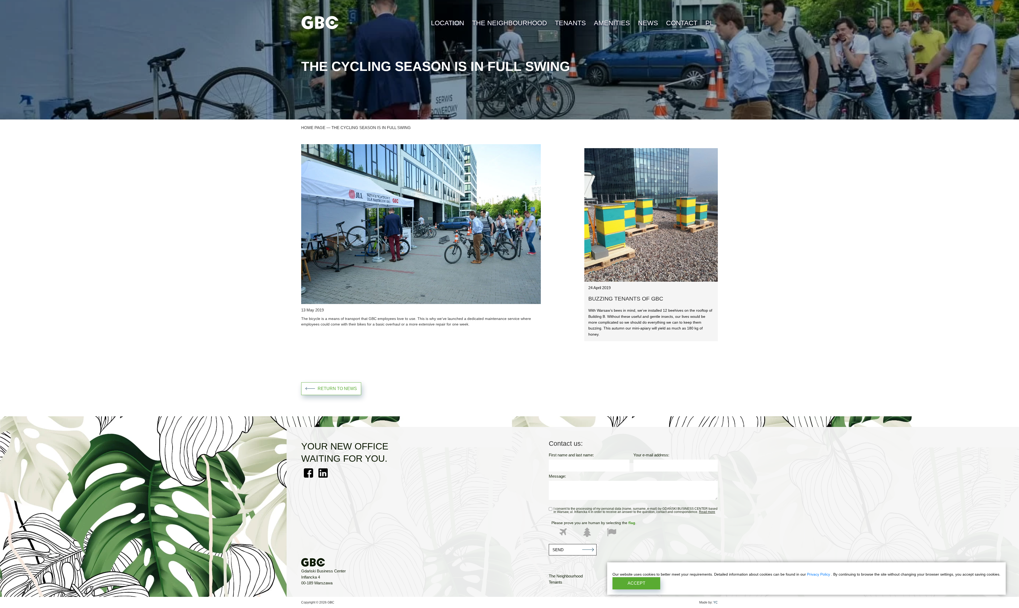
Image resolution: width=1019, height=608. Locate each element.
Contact (681, 23)
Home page (313, 127)
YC (715, 602)
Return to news (337, 388)
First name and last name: (571, 455)
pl (709, 23)
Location (447, 23)
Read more (707, 512)
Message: (557, 476)
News (648, 23)
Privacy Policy (819, 574)
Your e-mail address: (651, 455)
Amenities (612, 23)
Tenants (570, 23)
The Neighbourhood (509, 23)
